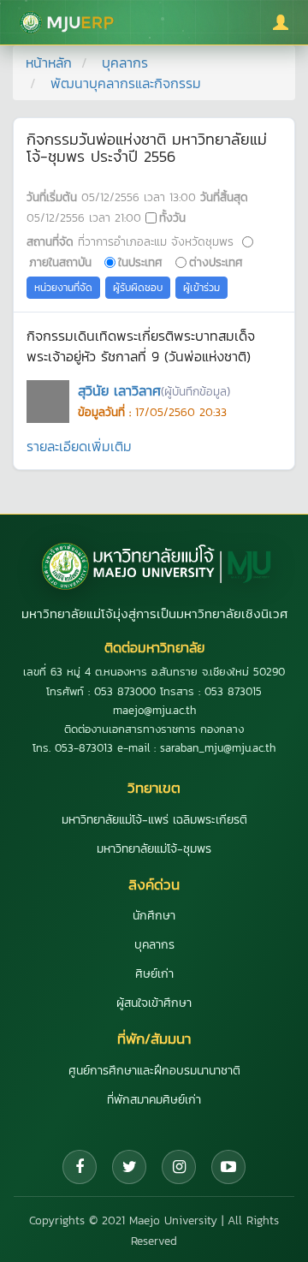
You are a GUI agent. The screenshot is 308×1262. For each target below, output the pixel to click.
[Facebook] (79, 1167)
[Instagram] (179, 1167)
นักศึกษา (154, 916)
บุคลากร (125, 62)
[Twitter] (129, 1167)
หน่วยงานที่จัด (63, 287)
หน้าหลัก (49, 62)
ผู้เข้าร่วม (201, 287)
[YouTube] (228, 1167)
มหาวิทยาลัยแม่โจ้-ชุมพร (154, 849)
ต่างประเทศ (216, 262)
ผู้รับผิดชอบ (138, 287)
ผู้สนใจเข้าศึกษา (154, 1003)
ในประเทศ (140, 262)
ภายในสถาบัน (60, 262)
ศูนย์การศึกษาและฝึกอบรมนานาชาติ (154, 1071)
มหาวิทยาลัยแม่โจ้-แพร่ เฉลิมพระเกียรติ (154, 820)
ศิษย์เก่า (154, 974)
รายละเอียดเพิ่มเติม (79, 446)
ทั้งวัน (172, 217)
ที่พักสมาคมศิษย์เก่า (154, 1100)
